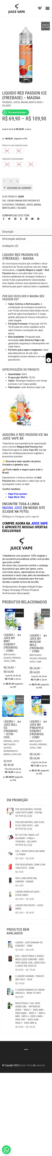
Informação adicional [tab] (14, 239)
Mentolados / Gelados (14, 208)
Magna (24, 102)
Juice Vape (39, 523)
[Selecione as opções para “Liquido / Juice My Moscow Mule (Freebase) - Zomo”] (46, 635)
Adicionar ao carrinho (19, 188)
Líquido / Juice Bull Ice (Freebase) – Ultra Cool (11, 729)
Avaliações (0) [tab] (10, 246)
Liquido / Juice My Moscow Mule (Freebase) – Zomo (37, 643)
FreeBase (7, 102)
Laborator (40, 1065)
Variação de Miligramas (12, 159)
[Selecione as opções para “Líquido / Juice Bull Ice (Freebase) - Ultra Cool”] (20, 721)
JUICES (16, 102)
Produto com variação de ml (15, 145)
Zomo (13, 661)
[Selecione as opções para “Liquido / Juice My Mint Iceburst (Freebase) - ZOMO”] (20, 635)
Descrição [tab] (7, 231)
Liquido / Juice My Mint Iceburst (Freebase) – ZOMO (11, 642)
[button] (6, 1149)
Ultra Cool (17, 754)
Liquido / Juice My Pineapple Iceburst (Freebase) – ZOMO (37, 729)
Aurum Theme (26, 1065)
